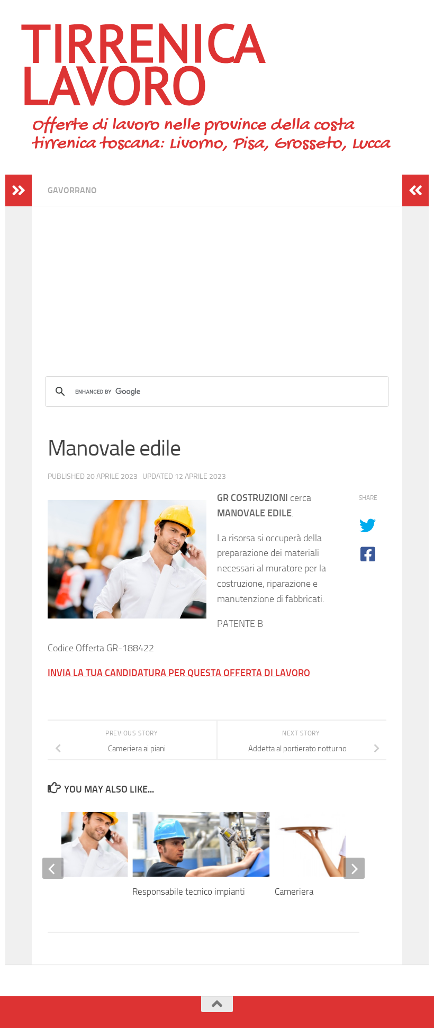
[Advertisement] (217, 280)
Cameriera (294, 891)
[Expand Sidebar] (18, 190)
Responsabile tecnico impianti (188, 891)
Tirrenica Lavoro (142, 63)
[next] (354, 868)
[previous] (53, 868)
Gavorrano (72, 190)
